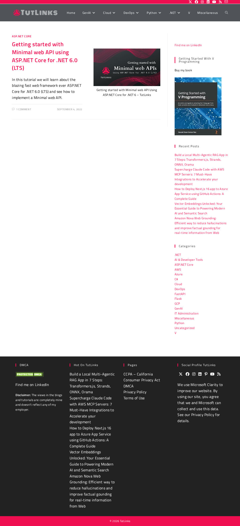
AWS (178, 269)
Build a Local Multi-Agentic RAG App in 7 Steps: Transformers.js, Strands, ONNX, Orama (201, 159)
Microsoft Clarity (204, 384)
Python (179, 323)
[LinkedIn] (200, 374)
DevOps (180, 289)
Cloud (178, 284)
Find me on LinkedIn (188, 45)
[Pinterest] (206, 374)
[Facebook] (187, 374)
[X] (181, 374)
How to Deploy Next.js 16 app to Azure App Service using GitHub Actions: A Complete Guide (201, 193)
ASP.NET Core (21, 36)
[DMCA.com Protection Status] (29, 374)
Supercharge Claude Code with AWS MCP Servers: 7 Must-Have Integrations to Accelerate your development (199, 176)
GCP (177, 303)
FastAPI (180, 293)
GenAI (179, 308)
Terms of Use (134, 398)
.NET (178, 254)
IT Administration (187, 313)
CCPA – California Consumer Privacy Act (142, 377)
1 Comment (23, 109)
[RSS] (219, 374)
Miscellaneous (184, 318)
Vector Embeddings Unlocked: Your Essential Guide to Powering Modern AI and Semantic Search (200, 208)
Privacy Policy (135, 392)
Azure (179, 274)
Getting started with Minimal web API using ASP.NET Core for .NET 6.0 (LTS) (44, 56)
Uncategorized (185, 327)
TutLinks (125, 521)
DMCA (129, 386)
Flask (178, 298)
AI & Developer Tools (189, 259)
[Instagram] (193, 374)
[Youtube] (212, 374)
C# (176, 279)
